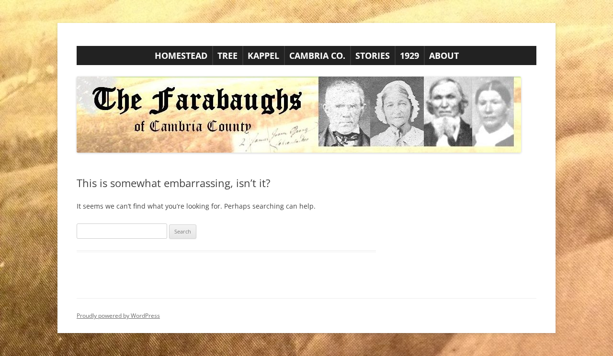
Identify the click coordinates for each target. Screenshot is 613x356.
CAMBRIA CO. (317, 55)
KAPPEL (263, 55)
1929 (409, 55)
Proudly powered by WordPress (118, 316)
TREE (227, 55)
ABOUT (444, 55)
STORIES (372, 55)
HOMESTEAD (181, 55)
